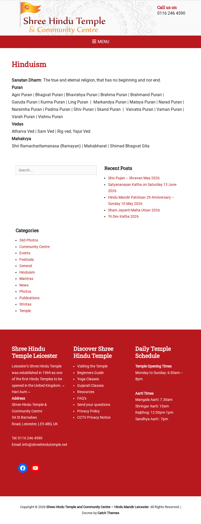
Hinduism (27, 272)
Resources (85, 392)
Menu (103, 41)
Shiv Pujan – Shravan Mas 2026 (134, 178)
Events (24, 253)
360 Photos (28, 240)
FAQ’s (81, 398)
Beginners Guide (90, 373)
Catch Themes (108, 513)
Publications (29, 298)
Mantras (26, 279)
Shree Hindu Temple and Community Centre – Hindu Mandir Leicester (97, 507)
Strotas (25, 304)
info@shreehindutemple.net (44, 444)
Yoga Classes (88, 379)
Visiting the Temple (92, 366)
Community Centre (34, 247)
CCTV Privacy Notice (93, 417)
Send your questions (93, 404)
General (25, 266)
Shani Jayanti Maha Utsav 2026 (134, 210)
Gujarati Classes (90, 385)
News (24, 285)
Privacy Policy (88, 411)
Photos (25, 291)
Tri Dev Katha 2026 (123, 216)
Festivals (26, 259)
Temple (25, 311)
